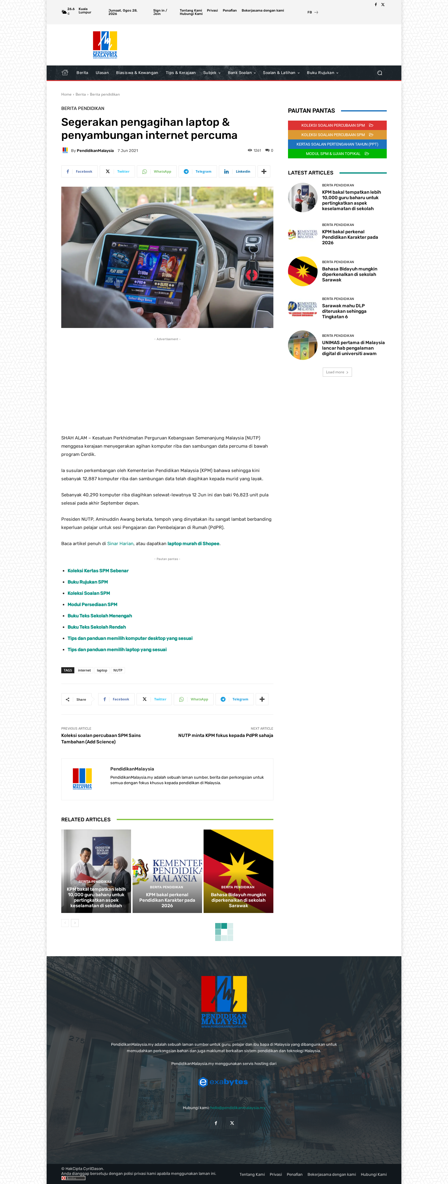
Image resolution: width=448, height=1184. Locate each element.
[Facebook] (375, 5)
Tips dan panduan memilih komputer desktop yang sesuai (130, 638)
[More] (264, 171)
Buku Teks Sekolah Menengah (100, 615)
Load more (335, 372)
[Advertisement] (167, 385)
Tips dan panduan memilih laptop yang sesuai (117, 649)
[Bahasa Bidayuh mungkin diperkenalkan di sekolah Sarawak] (238, 871)
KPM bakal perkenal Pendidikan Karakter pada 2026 (167, 900)
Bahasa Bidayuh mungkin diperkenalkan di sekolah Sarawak (238, 900)
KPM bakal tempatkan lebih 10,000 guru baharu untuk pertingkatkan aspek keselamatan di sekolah (96, 897)
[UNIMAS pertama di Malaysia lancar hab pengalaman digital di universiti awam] (303, 345)
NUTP (118, 670)
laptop (102, 670)
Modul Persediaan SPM (92, 604)
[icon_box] (313, 13)
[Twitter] (383, 5)
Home (66, 94)
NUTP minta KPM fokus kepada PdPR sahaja (225, 735)
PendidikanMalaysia (95, 151)
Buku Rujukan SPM (88, 582)
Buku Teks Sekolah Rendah (97, 627)
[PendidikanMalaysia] (66, 150)
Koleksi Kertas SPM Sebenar (98, 570)
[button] (379, 73)
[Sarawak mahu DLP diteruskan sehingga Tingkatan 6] (303, 308)
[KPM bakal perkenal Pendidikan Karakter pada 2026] (167, 871)
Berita (81, 94)
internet (84, 670)
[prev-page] (65, 923)
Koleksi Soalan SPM (89, 593)
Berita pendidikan (105, 94)
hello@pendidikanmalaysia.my (237, 1107)
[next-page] (75, 923)
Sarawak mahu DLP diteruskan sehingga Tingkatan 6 (344, 311)
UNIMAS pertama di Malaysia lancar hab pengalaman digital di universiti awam (353, 348)
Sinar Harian (120, 543)
